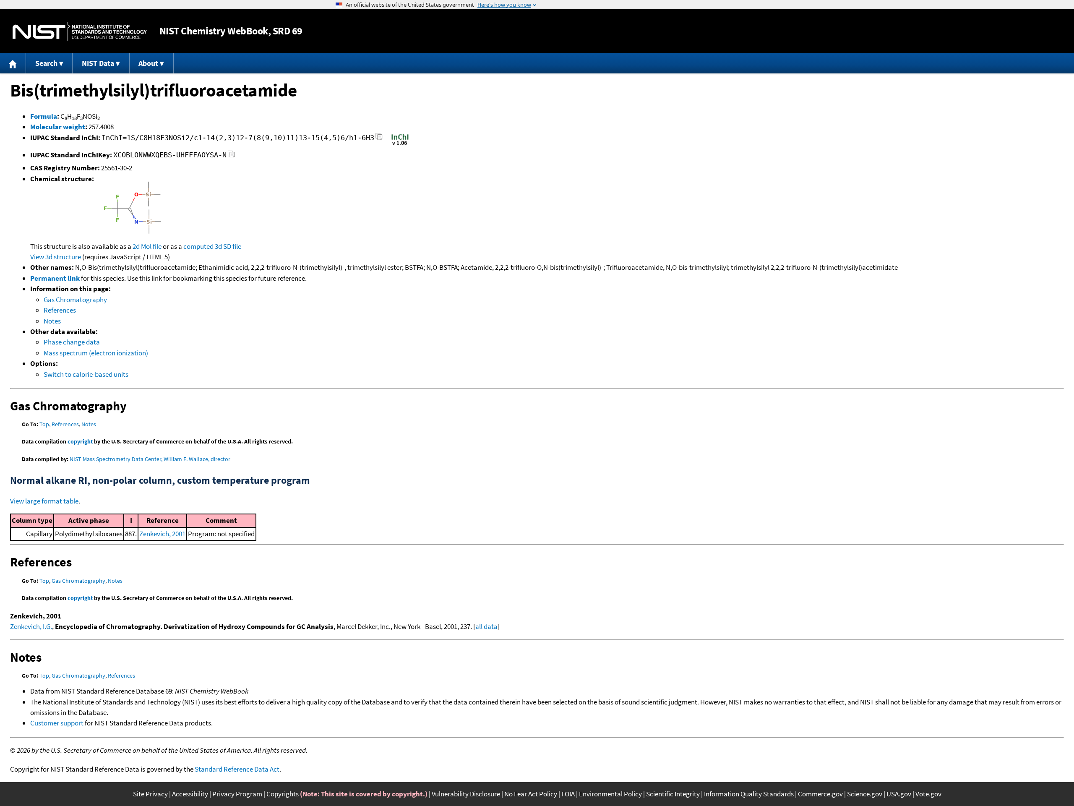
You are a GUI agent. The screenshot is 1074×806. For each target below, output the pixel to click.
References (60, 310)
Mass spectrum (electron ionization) (96, 352)
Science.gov (864, 793)
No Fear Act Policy (530, 793)
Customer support (56, 723)
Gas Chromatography (75, 299)
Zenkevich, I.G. (31, 626)
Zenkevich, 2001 (162, 533)
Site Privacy (150, 793)
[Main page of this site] (13, 63)
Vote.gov (928, 793)
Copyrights (282, 793)
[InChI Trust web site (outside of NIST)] (400, 144)
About (148, 63)
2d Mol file (147, 246)
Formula (43, 116)
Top (44, 424)
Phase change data (72, 342)
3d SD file (228, 246)
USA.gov (898, 793)
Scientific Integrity (673, 793)
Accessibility (190, 793)
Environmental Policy (610, 793)
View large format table (44, 501)
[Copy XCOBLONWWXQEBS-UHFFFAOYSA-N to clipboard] (231, 156)
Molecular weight (57, 126)
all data (486, 626)
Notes (52, 321)
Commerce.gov (820, 793)
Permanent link (55, 278)
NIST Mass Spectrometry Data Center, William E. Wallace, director (150, 459)
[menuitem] (13, 63)
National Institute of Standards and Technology (80, 31)
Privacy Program (237, 793)
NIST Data (98, 63)
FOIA (568, 793)
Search (46, 63)
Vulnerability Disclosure (466, 793)
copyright (80, 441)
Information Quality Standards (749, 793)
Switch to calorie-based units (86, 374)
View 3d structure (55, 256)
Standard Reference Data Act (237, 769)
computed (198, 246)
